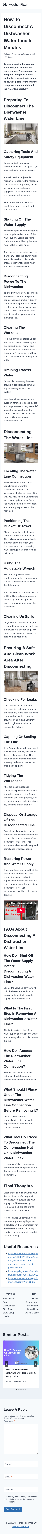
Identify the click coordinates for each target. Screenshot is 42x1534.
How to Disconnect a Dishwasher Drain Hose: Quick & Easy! (32, 1303)
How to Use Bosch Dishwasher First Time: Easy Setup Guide (9, 1305)
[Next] (35, 1364)
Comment (9, 1421)
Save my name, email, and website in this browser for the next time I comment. (21, 1499)
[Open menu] (37, 4)
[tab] (16, 1389)
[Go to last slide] (6, 1364)
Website (9, 1489)
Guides (10, 57)
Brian (8, 54)
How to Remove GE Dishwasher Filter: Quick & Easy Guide (21, 1373)
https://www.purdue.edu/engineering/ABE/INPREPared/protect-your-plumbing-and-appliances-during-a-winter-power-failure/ (23, 1260)
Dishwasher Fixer (20, 1526)
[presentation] (21, 1353)
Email (8, 1476)
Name (8, 1464)
